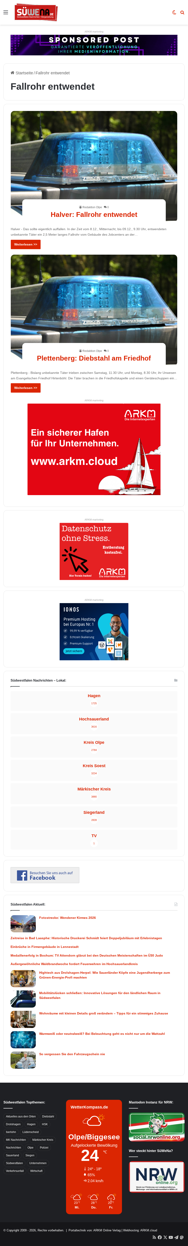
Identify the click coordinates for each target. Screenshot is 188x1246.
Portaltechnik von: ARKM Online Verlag (95, 1230)
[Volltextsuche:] (182, 14)
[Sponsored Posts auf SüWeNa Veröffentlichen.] (94, 45)
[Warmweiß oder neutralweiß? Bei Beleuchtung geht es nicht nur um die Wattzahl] (23, 1039)
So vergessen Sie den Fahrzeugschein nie (72, 1054)
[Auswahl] (5, 14)
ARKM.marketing (94, 31)
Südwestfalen (14, 1163)
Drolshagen (13, 1124)
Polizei (44, 1147)
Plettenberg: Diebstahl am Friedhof (94, 358)
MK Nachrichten (16, 1139)
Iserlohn (11, 1132)
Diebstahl (48, 1116)
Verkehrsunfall (15, 1171)
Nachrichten (13, 1147)
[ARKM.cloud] (94, 449)
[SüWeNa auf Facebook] (45, 881)
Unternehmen (38, 1163)
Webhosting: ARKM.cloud (140, 1230)
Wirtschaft (36, 1171)
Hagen (31, 1124)
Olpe (30, 1147)
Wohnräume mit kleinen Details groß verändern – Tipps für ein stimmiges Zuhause (103, 1013)
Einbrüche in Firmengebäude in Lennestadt (45, 947)
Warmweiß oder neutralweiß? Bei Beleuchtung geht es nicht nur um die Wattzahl (102, 1034)
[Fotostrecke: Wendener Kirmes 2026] (23, 923)
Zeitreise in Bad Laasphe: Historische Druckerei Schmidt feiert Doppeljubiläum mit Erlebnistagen (86, 938)
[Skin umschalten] (174, 14)
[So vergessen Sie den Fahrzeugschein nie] (23, 1060)
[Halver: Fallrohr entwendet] (94, 166)
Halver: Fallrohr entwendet (94, 214)
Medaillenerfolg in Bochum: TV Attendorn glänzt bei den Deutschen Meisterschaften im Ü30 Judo (87, 955)
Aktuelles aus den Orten (21, 1116)
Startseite (23, 73)
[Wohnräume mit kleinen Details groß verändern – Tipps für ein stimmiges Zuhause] (23, 1019)
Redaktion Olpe (92, 207)
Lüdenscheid (30, 1132)
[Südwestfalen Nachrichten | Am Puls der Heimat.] (36, 12)
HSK (45, 1124)
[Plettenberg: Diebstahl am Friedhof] (94, 310)
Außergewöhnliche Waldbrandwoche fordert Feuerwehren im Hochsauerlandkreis (74, 964)
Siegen (29, 1155)
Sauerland (12, 1155)
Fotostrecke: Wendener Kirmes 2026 (67, 918)
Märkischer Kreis (42, 1139)
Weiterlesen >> (25, 244)
